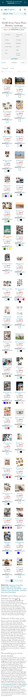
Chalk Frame (20, 211)
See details (21, 30)
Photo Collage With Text (8, 161)
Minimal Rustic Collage (8, 342)
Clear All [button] (12, 68)
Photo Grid (20, 186)
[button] (2, 9)
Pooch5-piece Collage (8, 443)
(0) (7, 72)
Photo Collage (20, 111)
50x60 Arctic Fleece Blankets (14, 588)
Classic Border (8, 367)
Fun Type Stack (8, 240)
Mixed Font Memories (8, 186)
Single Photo (20, 137)
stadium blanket (23, 684)
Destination (21, 160)
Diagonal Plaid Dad (20, 543)
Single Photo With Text (20, 264)
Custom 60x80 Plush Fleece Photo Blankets (14, 589)
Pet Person (20, 568)
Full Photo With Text (21, 87)
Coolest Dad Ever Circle (20, 469)
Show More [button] (14, 59)
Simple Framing (20, 342)
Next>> (20, 580)
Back (4, 19)
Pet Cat (21, 493)
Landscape (4, 68)
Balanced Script (8, 468)
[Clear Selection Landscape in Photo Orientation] (7, 68)
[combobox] (14, 13)
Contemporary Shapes (20, 289)
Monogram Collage (8, 543)
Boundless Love (20, 519)
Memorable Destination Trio (7, 317)
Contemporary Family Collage (7, 112)
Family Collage (8, 519)
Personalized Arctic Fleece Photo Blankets (13, 591)
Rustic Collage (8, 137)
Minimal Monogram (7, 211)
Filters (2, 62)
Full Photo (8, 86)
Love (8, 568)
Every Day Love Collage (8, 418)
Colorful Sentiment (20, 317)
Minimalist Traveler (20, 368)
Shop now (17, 3)
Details (10, 93)
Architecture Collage (8, 393)
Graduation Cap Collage (8, 494)
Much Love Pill (20, 418)
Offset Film (21, 236)
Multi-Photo (20, 443)
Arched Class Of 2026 (20, 393)
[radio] (7, 95)
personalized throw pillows (10, 684)
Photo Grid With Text (8, 289)
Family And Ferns (8, 264)
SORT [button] (23, 62)
